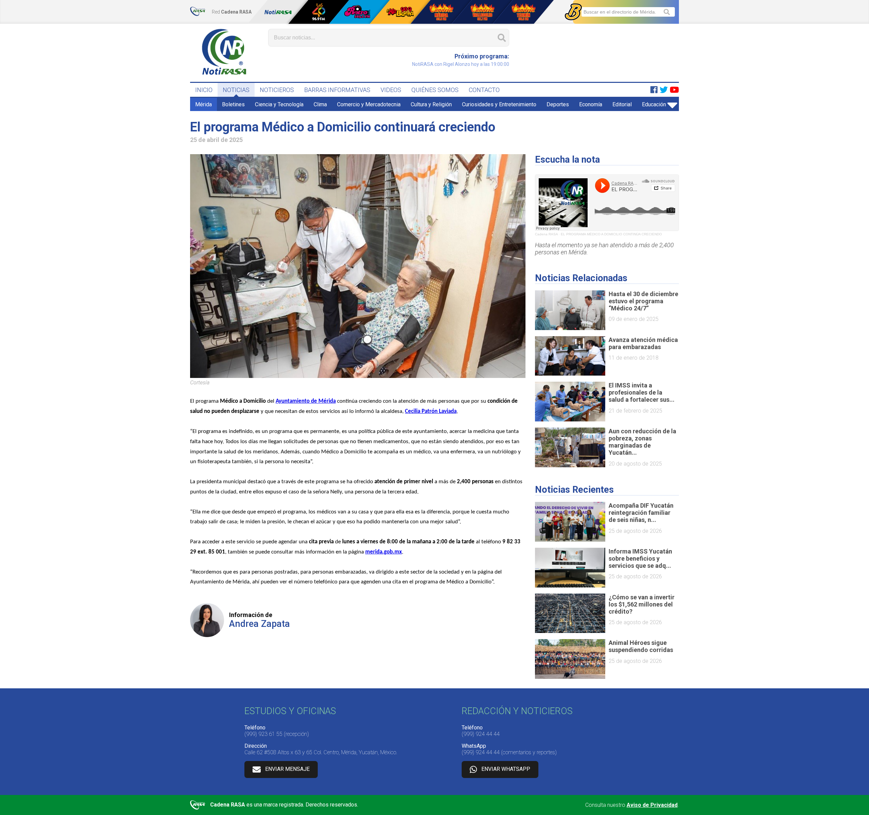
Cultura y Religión (431, 104)
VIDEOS (391, 89)
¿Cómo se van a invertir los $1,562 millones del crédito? (641, 604)
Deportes (558, 104)
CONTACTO (484, 89)
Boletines (233, 104)
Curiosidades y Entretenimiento (499, 104)
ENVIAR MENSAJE (287, 769)
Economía (590, 104)
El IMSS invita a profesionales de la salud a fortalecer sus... (641, 392)
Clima (320, 104)
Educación (654, 104)
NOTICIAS (236, 89)
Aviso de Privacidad (652, 805)
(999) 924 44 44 (481, 734)
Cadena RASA (546, 234)
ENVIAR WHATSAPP (505, 769)
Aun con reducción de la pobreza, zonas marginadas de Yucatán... (642, 442)
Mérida (203, 104)
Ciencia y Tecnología (279, 104)
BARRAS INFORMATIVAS (337, 89)
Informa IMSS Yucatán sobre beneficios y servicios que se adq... (640, 558)
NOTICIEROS (277, 89)
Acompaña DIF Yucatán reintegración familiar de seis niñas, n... (641, 512)
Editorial (622, 104)
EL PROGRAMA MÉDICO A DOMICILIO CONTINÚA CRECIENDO (611, 234)
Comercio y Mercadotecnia (369, 104)
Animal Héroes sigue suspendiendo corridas (641, 646)
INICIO (203, 89)
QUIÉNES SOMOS (435, 89)
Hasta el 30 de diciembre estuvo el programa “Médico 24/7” (643, 301)
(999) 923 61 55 (263, 734)
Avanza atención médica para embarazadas (643, 343)
